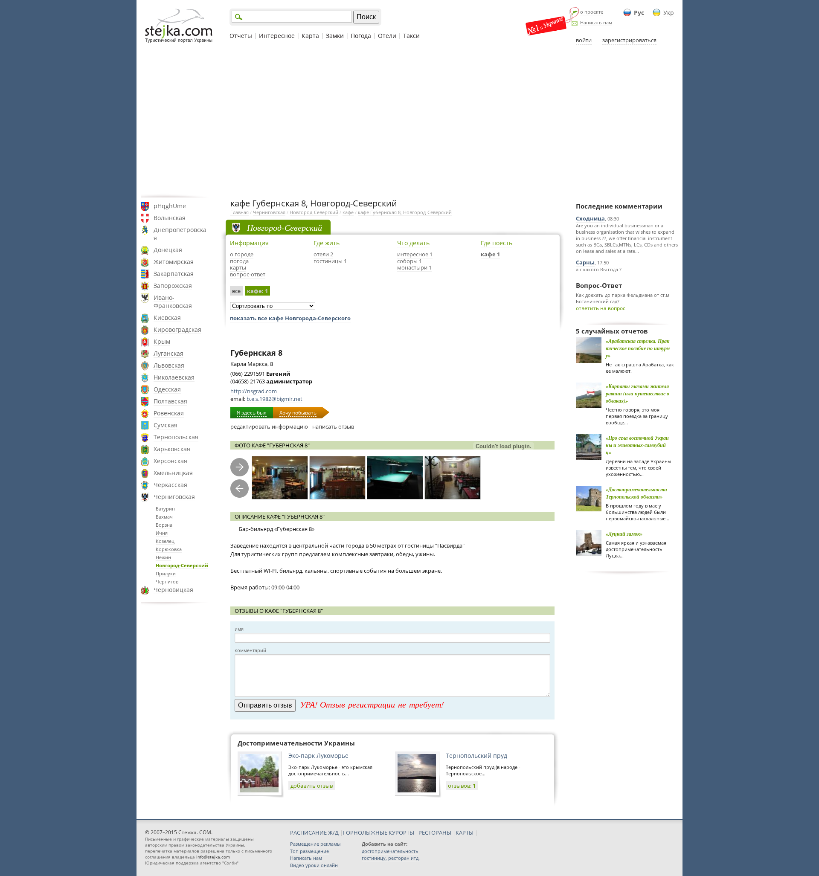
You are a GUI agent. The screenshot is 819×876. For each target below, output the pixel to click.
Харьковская (172, 449)
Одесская (167, 389)
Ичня (162, 533)
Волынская (170, 218)
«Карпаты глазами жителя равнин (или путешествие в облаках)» (637, 393)
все (236, 291)
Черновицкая (173, 590)
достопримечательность (390, 851)
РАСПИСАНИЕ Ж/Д (314, 832)
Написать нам (596, 22)
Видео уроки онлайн (314, 865)
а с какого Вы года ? (599, 269)
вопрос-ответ (247, 274)
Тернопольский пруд (476, 755)
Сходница (590, 218)
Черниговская (174, 497)
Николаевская (174, 377)
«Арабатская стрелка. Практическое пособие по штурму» (638, 348)
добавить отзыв (311, 785)
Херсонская (170, 461)
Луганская (168, 353)
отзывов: (462, 785)
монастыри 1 (414, 267)
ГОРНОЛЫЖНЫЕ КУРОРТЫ (378, 832)
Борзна (164, 525)
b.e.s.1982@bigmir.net (274, 399)
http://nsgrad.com (253, 391)
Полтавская (170, 401)
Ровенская (169, 413)
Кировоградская (177, 329)
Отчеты (240, 36)
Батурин (165, 508)
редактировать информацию (269, 426)
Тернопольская (176, 437)
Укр (668, 13)
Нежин (163, 557)
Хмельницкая (173, 473)
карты (238, 267)
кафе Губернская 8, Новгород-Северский (405, 212)
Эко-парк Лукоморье (318, 755)
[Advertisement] (409, 120)
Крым (162, 341)
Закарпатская (174, 274)
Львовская (169, 365)
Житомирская (174, 262)
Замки (335, 36)
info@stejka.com (213, 857)
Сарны (585, 262)
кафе (348, 212)
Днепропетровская (180, 234)
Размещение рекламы (315, 844)
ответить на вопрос (600, 308)
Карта (310, 36)
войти (584, 40)
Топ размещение (309, 851)
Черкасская (170, 485)
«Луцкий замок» (624, 533)
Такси (411, 36)
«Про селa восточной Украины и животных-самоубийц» (637, 445)
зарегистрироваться (629, 40)
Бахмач (164, 516)
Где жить (327, 243)
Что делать (413, 243)
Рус (639, 13)
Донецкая (168, 250)
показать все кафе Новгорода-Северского (290, 318)
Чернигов (167, 581)
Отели (387, 36)
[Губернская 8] (280, 478)
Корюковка (169, 549)
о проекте (591, 12)
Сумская (165, 425)
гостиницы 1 (330, 261)
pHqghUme (170, 206)
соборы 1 (409, 261)
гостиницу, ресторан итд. (391, 858)
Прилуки (166, 573)
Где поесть (496, 243)
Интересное (277, 36)
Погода (361, 36)
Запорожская (173, 285)
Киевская (167, 317)
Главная (239, 212)
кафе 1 (490, 254)
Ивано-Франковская (173, 301)
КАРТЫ (464, 832)
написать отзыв (333, 426)
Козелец (165, 541)
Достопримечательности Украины (296, 743)
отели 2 (323, 254)
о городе (241, 254)
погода (239, 261)
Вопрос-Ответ (599, 285)
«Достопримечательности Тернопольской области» (636, 493)
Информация (249, 243)
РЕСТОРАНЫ (434, 832)
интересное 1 (415, 254)
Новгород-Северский (182, 565)
